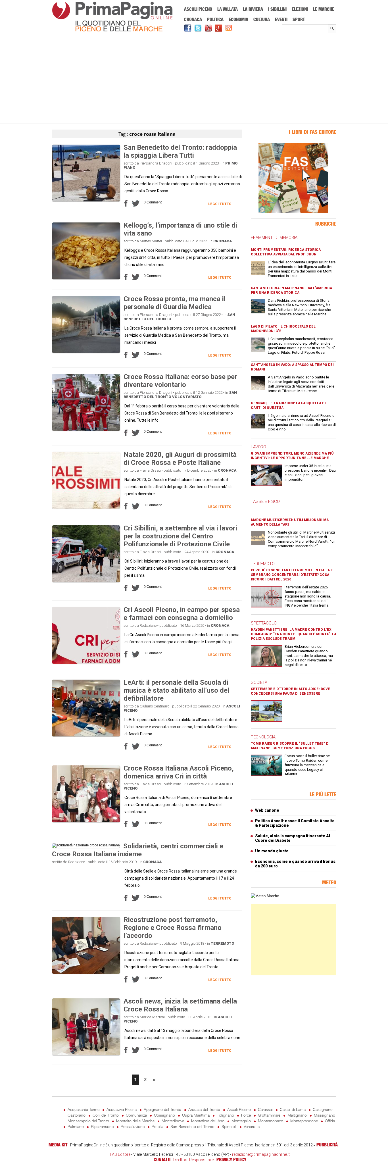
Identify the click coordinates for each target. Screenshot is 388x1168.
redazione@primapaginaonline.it (261, 1154)
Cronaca (193, 19)
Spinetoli (229, 1126)
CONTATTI (162, 1159)
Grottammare (269, 1115)
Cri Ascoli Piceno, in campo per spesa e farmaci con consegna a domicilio (182, 614)
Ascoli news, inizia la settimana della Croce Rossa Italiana (180, 1005)
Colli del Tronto (106, 1115)
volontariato (187, 397)
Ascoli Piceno (198, 9)
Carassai (265, 1109)
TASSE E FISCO (265, 501)
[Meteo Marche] (265, 896)
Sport (299, 19)
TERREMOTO (263, 563)
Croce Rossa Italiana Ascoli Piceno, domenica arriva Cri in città (179, 772)
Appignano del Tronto (162, 1109)
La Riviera (253, 9)
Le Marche (323, 9)
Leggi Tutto (219, 204)
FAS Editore (120, 1154)
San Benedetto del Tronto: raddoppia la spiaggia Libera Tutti (180, 151)
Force (246, 1115)
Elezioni (300, 9)
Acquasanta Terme (83, 1109)
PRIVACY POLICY (231, 1159)
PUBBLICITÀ (327, 1145)
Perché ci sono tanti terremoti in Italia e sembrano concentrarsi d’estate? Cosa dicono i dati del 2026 (292, 574)
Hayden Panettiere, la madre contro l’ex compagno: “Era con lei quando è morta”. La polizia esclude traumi (293, 634)
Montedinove (173, 1120)
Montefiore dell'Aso (207, 1120)
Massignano (324, 1115)
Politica (215, 19)
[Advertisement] (194, 78)
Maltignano (297, 1115)
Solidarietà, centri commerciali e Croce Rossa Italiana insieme (137, 850)
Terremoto (222, 943)
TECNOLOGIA (263, 737)
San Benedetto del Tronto (192, 1126)
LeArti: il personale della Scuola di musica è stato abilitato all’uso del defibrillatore (176, 690)
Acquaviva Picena (122, 1109)
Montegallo (241, 1120)
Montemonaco (270, 1120)
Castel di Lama (293, 1109)
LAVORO (258, 446)
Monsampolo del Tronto (88, 1120)
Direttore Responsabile (193, 1159)
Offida (330, 1120)
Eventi (281, 19)
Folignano (225, 1115)
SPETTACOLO (264, 623)
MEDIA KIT (58, 1145)
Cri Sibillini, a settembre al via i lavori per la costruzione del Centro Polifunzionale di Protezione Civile (180, 536)
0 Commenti (153, 202)
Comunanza (136, 1115)
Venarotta (252, 1126)
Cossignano (164, 1115)
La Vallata (227, 9)
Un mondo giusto (272, 851)
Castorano (76, 1115)
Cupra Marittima (196, 1115)
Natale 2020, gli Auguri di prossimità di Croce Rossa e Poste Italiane (180, 459)
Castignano (323, 1109)
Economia (238, 19)
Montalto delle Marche (135, 1120)
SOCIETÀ (259, 682)
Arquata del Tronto (204, 1109)
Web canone (267, 810)
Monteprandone (304, 1120)
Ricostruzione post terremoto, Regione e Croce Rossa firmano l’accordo (173, 928)
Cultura (261, 19)
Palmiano (76, 1126)
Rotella (157, 1126)
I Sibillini (277, 9)
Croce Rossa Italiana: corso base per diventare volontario (180, 381)
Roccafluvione (133, 1126)
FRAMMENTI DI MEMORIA (274, 237)
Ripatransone (102, 1126)
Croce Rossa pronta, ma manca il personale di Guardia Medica (175, 303)
